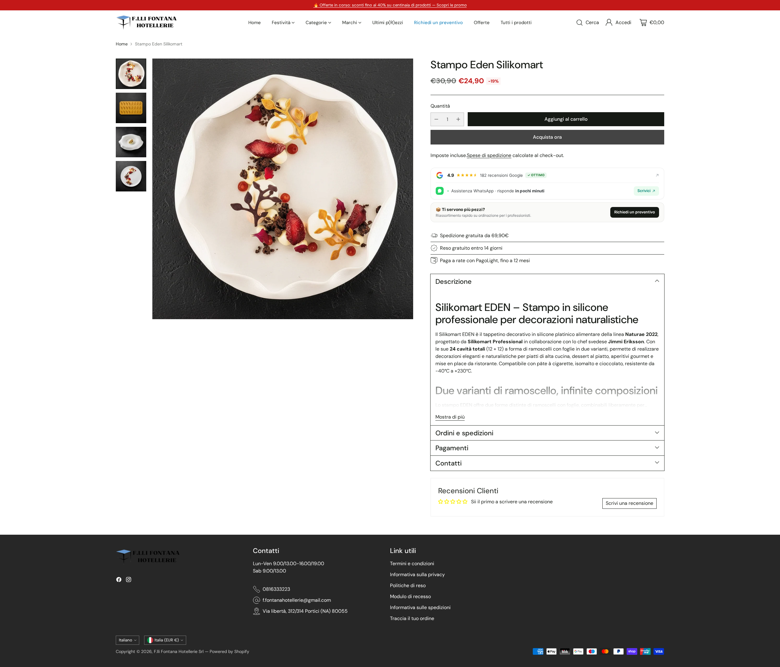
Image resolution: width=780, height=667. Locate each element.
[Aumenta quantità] (458, 119)
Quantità (440, 106)
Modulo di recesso (410, 596)
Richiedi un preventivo (634, 212)
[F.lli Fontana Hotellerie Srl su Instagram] (128, 580)
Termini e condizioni (412, 563)
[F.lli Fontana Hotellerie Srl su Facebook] (118, 580)
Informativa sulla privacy (417, 574)
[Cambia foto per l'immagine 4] (131, 176)
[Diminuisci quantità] (436, 119)
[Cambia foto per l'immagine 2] (131, 108)
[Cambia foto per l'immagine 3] (131, 142)
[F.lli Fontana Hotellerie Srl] (146, 22)
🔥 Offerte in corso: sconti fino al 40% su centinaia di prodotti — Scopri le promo (390, 5)
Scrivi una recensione (629, 503)
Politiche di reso (408, 585)
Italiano (125, 640)
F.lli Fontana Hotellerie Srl (179, 651)
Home (122, 44)
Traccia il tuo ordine (412, 618)
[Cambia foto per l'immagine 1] (131, 74)
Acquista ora (547, 137)
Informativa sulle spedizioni (420, 607)
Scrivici (644, 190)
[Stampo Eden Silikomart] (282, 189)
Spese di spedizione (489, 155)
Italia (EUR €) (166, 640)
